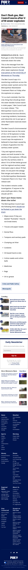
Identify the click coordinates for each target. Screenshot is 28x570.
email (17, 552)
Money (3, 453)
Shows (15, 453)
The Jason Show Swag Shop (17, 480)
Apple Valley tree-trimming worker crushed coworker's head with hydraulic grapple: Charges (9, 382)
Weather (16, 415)
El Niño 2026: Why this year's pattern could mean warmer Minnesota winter (18, 330)
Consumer (3, 426)
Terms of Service (15, 364)
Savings (3, 463)
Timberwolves (4, 443)
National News (5, 419)
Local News (4, 417)
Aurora (3, 449)
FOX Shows (16, 455)
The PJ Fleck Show (16, 468)
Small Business (5, 461)
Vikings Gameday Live (17, 465)
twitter (14, 552)
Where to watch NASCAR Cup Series (17, 524)
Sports (3, 434)
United (3, 447)
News (3, 415)
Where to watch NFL (17, 513)
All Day (14, 461)
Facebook (3, 519)
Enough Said (16, 463)
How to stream (5, 512)
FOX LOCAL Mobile (4, 515)
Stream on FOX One (16, 509)
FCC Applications (17, 504)
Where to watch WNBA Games (17, 540)
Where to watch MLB (17, 519)
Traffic (14, 427)
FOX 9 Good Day (17, 459)
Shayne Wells (16, 436)
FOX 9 (12, 24)
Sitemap (15, 499)
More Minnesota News (9, 371)
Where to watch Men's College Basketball (17, 532)
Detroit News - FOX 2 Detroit (5, 498)
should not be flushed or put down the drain (13, 209)
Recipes (15, 440)
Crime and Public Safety (19, 24)
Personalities (16, 493)
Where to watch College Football (17, 516)
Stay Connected (5, 509)
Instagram (3, 521)
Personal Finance (5, 455)
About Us (16, 487)
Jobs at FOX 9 (16, 495)
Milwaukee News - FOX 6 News (5, 492)
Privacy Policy (15, 363)
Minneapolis (6, 289)
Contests (15, 491)
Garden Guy (16, 438)
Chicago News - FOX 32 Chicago (5, 495)
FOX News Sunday (4, 429)
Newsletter (4, 517)
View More (22, 371)
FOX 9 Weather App (16, 418)
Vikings (3, 436)
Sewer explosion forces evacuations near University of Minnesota (12, 45)
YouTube (3, 527)
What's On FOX (16, 497)
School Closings (17, 422)
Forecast (15, 420)
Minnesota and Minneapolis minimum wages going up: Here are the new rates (18, 323)
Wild (2, 442)
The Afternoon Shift (16, 477)
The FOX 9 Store (17, 483)
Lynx (2, 445)
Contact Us (15, 489)
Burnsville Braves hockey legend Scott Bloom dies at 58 (18, 301)
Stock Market (4, 459)
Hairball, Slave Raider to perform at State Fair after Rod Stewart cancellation (9, 375)
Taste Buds (16, 474)
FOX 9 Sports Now (16, 472)
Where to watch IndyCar (17, 527)
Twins (2, 440)
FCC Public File (16, 502)
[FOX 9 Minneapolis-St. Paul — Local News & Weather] (5, 2)
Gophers (3, 438)
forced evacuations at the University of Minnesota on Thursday (13, 73)
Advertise (15, 500)
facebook (11, 552)
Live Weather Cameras (16, 425)
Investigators (4, 423)
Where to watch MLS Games (17, 543)
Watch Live (20, 2)
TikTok (3, 525)
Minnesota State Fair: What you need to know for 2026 (9, 388)
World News (4, 421)
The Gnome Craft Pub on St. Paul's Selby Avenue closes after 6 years (9, 395)
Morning (16, 434)
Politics (3, 425)
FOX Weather (16, 429)
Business (3, 457)
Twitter (3, 523)
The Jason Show (17, 457)
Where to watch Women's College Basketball (17, 536)
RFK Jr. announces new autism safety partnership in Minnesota (9, 402)
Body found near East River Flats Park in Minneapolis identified (18, 308)
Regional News (4, 488)
